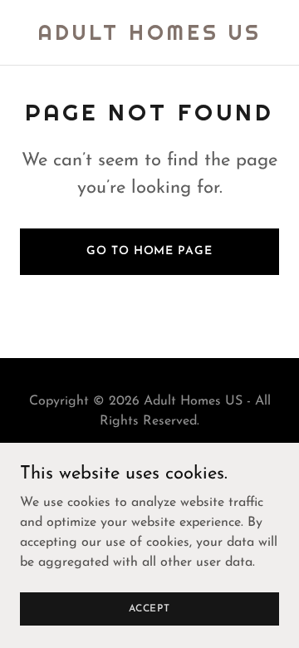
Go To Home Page (149, 251)
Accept (149, 608)
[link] (150, 36)
